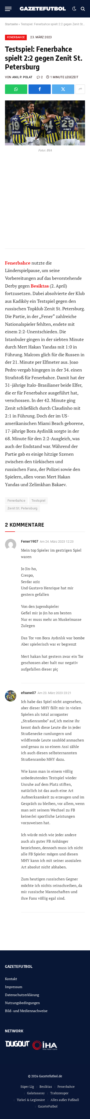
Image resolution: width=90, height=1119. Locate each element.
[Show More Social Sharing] (80, 89)
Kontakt (11, 978)
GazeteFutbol (48, 1106)
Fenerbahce (16, 37)
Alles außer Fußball (64, 1100)
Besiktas (46, 1086)
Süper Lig (27, 1086)
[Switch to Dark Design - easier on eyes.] (74, 8)
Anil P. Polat (22, 77)
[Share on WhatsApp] (16, 89)
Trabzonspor (59, 1093)
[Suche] (82, 8)
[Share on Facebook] (39, 89)
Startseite (11, 24)
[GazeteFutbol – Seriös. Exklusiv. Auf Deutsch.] (43, 8)
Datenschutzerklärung (22, 994)
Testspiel (39, 500)
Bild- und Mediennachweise (26, 1010)
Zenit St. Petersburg (23, 508)
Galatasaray (36, 1093)
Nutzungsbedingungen (22, 1002)
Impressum (13, 986)
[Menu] (8, 8)
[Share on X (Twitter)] (63, 89)
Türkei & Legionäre (31, 1100)
